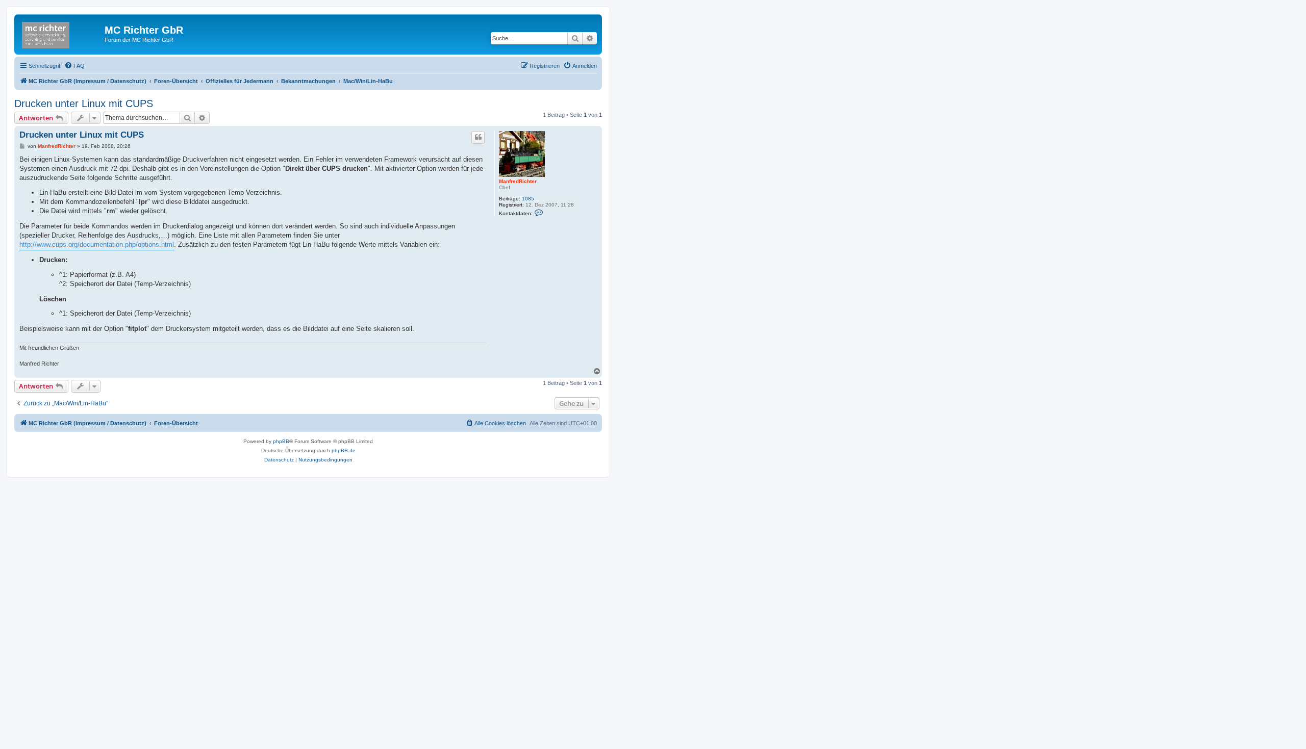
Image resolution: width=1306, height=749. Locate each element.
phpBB (281, 441)
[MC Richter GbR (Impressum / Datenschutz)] (61, 33)
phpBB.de (344, 450)
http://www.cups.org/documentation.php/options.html (96, 244)
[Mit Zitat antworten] (478, 137)
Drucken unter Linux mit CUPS (83, 103)
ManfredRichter (518, 181)
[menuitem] (74, 66)
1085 (528, 198)
